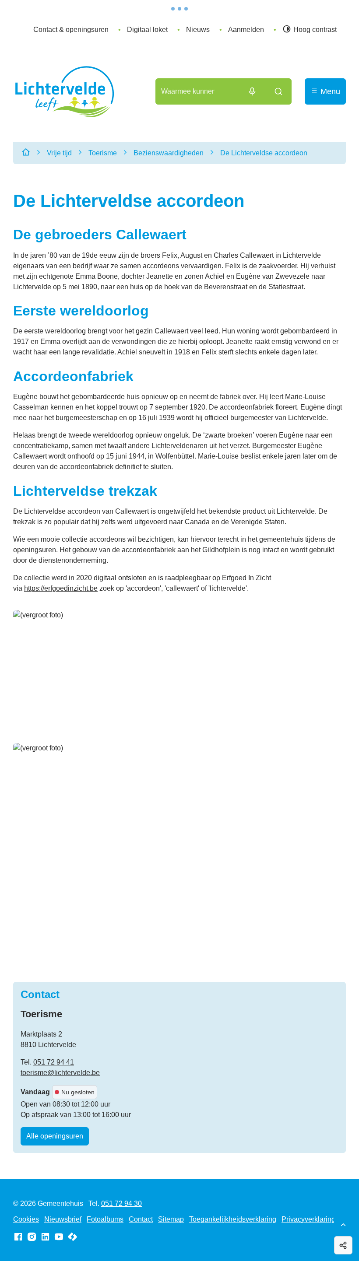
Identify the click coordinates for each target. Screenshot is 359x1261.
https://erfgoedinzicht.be (61, 588)
